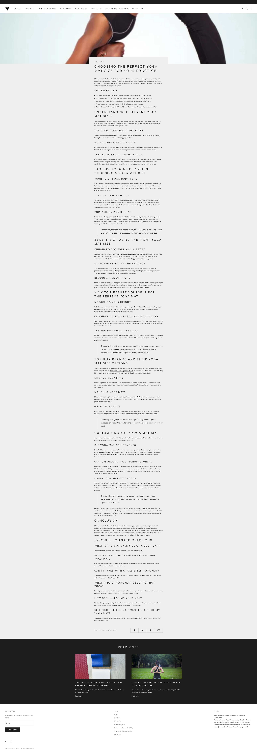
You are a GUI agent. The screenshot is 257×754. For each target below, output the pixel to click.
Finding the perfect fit (101, 138)
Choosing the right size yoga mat (108, 188)
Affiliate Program (119, 724)
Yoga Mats (29, 8)
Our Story (117, 718)
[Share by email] (159, 630)
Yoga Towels (65, 8)
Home (116, 711)
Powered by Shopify (28, 748)
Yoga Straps (96, 8)
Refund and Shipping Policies (123, 731)
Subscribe (12, 729)
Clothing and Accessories (117, 8)
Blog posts (117, 734)
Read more (78, 696)
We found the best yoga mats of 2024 (121, 371)
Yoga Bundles (81, 8)
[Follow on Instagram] (11, 742)
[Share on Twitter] (142, 630)
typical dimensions (117, 471)
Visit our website (128, 513)
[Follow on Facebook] (6, 742)
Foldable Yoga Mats (47, 8)
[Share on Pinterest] (151, 630)
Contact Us (117, 721)
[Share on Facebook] (134, 630)
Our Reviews (137, 8)
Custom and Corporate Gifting (123, 728)
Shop (115, 714)
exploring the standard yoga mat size (105, 256)
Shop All (17, 8)
